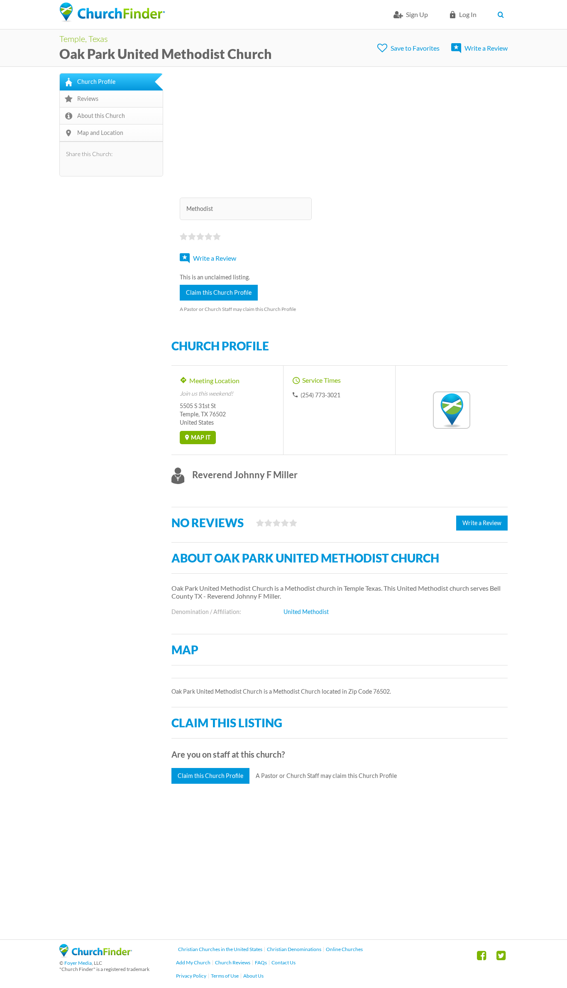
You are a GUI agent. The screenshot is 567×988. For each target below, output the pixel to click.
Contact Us (283, 962)
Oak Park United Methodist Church (165, 54)
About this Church (101, 115)
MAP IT (200, 437)
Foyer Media (78, 963)
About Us (253, 976)
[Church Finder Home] (95, 955)
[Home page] (112, 12)
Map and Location (100, 132)
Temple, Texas (83, 39)
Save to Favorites (415, 48)
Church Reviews (232, 962)
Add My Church (193, 962)
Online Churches (344, 949)
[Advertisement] (339, 131)
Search (502, 14)
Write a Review (486, 48)
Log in (468, 14)
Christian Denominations (294, 949)
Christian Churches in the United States (220, 949)
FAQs (261, 962)
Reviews (87, 98)
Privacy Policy (191, 976)
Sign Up (417, 14)
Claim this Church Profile (219, 292)
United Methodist (306, 611)
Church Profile (96, 81)
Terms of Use (225, 976)
